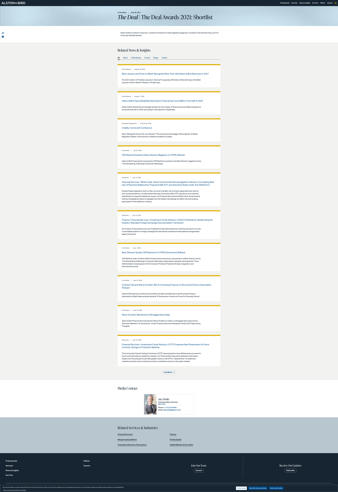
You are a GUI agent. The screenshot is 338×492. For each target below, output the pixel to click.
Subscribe (290, 470)
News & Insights (304, 3)
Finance (173, 434)
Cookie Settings (241, 488)
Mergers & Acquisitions (127, 440)
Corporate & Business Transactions (132, 445)
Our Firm (315, 3)
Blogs (156, 58)
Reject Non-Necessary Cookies (258, 488)
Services (294, 3)
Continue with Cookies (276, 488)
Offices (322, 3)
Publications (136, 58)
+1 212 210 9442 (170, 407)
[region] (169, 488)
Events (147, 58)
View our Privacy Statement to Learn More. (14, 490)
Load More (167, 372)
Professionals (284, 3)
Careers (330, 3)
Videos (164, 58)
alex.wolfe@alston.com (172, 410)
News (125, 58)
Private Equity (175, 440)
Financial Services (125, 434)
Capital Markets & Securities (181, 445)
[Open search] (336, 3)
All (119, 58)
